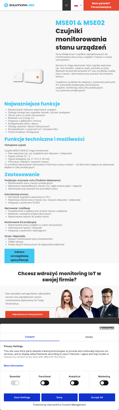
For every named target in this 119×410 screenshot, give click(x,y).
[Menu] (67, 5)
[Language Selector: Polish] (77, 5)
